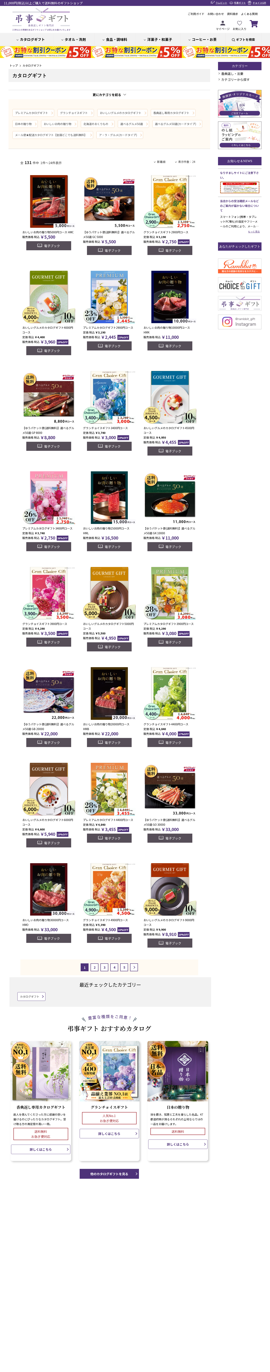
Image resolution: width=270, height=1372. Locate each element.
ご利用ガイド (196, 14)
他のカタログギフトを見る (109, 1173)
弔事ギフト (240, 2)
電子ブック (52, 245)
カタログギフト (32, 39)
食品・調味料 (116, 39)
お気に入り (239, 29)
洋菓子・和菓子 (159, 39)
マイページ (223, 29)
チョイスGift (259, 2)
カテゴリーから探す (235, 79)
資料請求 (232, 14)
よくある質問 (249, 14)
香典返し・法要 (232, 73)
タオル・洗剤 (75, 39)
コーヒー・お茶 (204, 39)
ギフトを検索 (245, 39)
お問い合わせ (215, 14)
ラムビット (221, 2)
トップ (13, 65)
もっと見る (254, 231)
